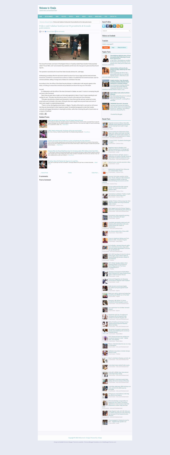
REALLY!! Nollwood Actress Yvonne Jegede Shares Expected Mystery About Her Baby (118, 323)
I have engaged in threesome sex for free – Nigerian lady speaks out (118, 420)
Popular (106, 47)
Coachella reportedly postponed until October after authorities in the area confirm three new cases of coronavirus (118, 225)
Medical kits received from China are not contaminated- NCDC (118, 170)
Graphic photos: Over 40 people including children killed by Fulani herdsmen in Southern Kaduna (119, 82)
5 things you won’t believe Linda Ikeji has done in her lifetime (118, 394)
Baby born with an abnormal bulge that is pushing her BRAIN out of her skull (119, 294)
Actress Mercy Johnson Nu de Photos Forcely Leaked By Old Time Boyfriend (120, 69)
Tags (113, 47)
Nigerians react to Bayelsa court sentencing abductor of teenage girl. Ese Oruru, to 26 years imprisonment (118, 149)
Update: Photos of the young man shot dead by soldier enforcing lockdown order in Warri (119, 202)
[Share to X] (44, 114)
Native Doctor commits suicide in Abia (119, 162)
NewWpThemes (63, 442)
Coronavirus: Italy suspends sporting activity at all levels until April (118, 216)
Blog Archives (122, 47)
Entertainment (49, 16)
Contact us (113, 16)
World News (98, 16)
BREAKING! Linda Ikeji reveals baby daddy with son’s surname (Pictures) (118, 380)
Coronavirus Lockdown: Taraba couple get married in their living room (119, 194)
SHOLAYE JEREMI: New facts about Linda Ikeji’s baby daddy (118, 373)
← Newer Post (44, 172)
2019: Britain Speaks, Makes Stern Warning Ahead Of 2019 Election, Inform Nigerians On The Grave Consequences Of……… (118, 265)
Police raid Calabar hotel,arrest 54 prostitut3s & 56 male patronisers (65, 27)
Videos (84, 16)
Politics (63, 16)
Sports (71, 16)
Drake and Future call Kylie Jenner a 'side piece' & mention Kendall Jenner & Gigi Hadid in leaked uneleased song (119, 156)
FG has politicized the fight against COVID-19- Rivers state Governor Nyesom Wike (118, 188)
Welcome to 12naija (47, 8)
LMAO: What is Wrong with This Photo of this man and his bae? (65, 130)
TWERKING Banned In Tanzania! (119, 103)
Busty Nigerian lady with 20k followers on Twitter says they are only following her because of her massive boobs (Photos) (119, 413)
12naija (100, 438)
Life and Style (48, 22)
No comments (60, 31)
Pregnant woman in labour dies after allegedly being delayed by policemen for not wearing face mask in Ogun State (119, 125)
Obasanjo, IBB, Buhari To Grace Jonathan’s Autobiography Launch (118, 301)
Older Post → (95, 172)
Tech (105, 16)
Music (77, 16)
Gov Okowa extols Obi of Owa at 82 (118, 231)
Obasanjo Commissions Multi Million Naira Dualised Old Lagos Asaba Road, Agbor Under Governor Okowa (119, 273)
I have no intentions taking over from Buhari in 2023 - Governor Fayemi (118, 239)
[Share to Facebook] (46, 114)
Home (40, 16)
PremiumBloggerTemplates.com (93, 442)
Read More (65, 124)
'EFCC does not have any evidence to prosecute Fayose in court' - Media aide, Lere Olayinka (118, 338)
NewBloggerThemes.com (109, 442)
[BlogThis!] (42, 114)
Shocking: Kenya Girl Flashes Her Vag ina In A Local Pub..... (63, 161)
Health (90, 16)
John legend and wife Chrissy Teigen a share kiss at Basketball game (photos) (119, 209)
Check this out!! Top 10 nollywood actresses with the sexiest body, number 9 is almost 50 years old (118, 316)
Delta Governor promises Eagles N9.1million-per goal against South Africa (118, 287)
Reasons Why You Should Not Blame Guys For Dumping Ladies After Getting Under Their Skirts (73, 151)
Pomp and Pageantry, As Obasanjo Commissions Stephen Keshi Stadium (119, 279)
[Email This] (40, 114)
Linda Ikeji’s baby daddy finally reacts (118, 365)
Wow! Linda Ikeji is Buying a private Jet (119, 358)
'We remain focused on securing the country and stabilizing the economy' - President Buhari (119, 331)
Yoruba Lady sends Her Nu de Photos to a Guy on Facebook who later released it (69, 140)
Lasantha (81, 442)
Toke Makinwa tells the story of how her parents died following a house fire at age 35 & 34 (120, 57)
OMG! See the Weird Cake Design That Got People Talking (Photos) (65, 120)
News (57, 16)
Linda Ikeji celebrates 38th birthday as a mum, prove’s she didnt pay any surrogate (119, 388)
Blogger (120, 114)
